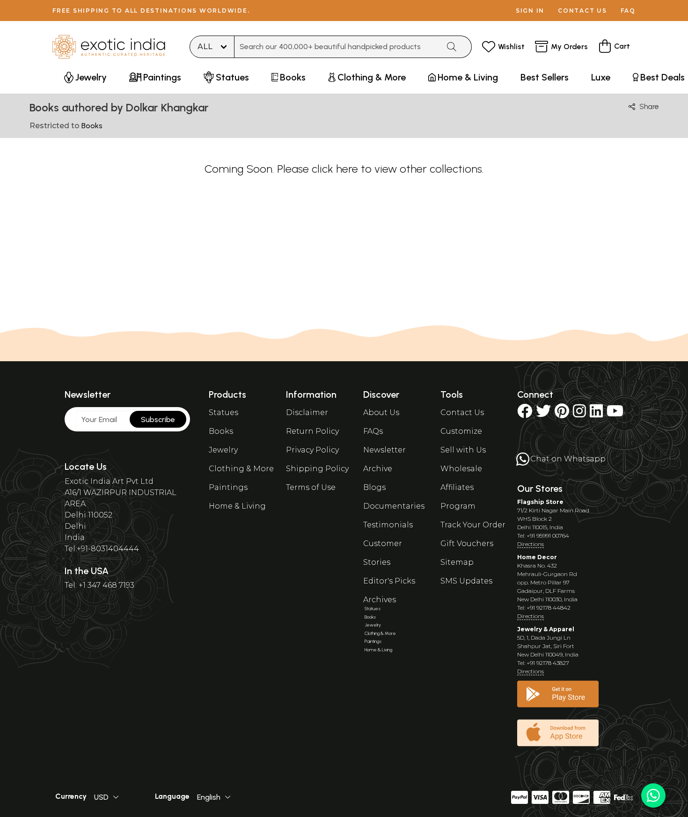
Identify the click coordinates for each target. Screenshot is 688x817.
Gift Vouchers (466, 543)
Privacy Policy (312, 449)
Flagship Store (540, 501)
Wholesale (461, 468)
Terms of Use (311, 487)
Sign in (530, 10)
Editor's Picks (389, 580)
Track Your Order (472, 524)
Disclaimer (307, 412)
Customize (461, 431)
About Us (381, 412)
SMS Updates (466, 580)
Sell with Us (463, 449)
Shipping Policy (317, 468)
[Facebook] (524, 413)
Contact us (582, 10)
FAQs (373, 431)
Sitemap (457, 562)
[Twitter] (543, 413)
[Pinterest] (562, 413)
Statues (223, 412)
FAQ (628, 10)
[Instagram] (579, 413)
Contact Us (462, 412)
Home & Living (237, 506)
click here (335, 168)
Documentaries (394, 506)
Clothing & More (241, 468)
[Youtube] (615, 413)
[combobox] (337, 47)
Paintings (228, 487)
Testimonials (388, 524)
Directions (530, 543)
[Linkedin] (596, 413)
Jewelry (223, 449)
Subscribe (158, 419)
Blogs (374, 487)
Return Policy (312, 431)
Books (221, 431)
